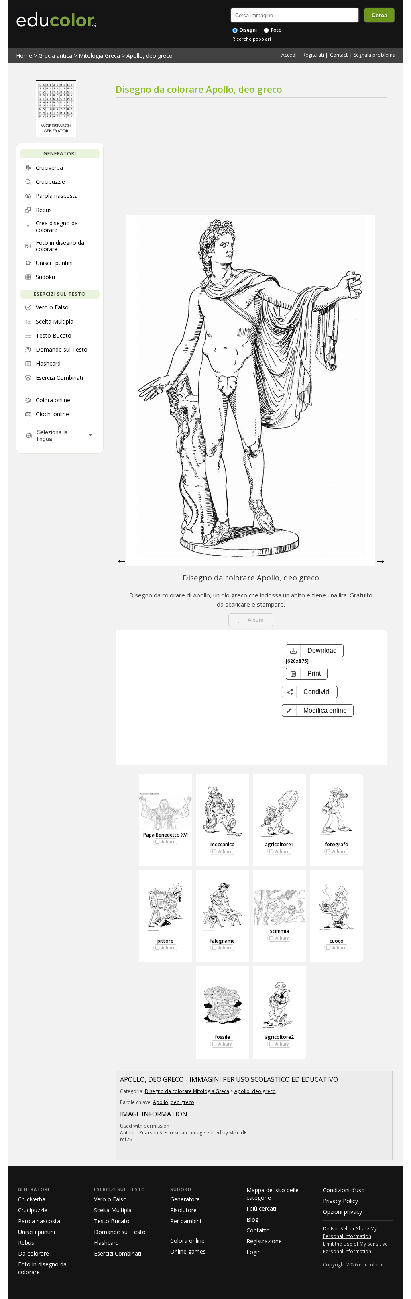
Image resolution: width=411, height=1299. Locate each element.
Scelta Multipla (113, 1210)
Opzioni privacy (342, 1212)
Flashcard (106, 1242)
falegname (222, 940)
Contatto (258, 1230)
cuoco (337, 940)
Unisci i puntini (36, 1232)
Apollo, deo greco (149, 55)
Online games (188, 1251)
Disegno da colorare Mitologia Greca (187, 1091)
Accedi (289, 54)
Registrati (313, 54)
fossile (222, 1037)
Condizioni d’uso (344, 1190)
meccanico (222, 844)
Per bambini (185, 1221)
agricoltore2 (279, 1037)
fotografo (336, 844)
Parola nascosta (39, 1221)
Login (253, 1252)
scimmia (279, 931)
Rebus (26, 1242)
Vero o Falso (110, 1199)
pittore (165, 940)
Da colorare (33, 1253)
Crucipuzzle (32, 1210)
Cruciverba (31, 1199)
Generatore (185, 1199)
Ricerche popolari (251, 39)
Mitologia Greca (99, 55)
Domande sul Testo (120, 1232)
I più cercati (261, 1208)
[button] (318, 710)
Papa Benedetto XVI (165, 834)
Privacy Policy (340, 1201)
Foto (276, 29)
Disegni (247, 29)
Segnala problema (374, 54)
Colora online (187, 1240)
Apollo (160, 1102)
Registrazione (264, 1241)
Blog (252, 1219)
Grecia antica (55, 55)
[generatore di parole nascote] (56, 135)
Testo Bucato (112, 1221)
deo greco (182, 1102)
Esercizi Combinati (117, 1253)
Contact (339, 54)
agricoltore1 (279, 844)
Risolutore (183, 1210)
